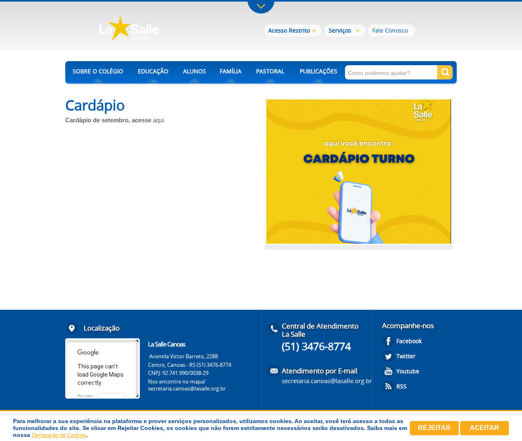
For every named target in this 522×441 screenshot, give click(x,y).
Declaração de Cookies (59, 435)
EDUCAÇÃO (153, 71)
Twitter (406, 356)
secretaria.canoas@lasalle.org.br (187, 388)
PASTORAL (270, 71)
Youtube (407, 371)
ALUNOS (194, 71)
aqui (158, 120)
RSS (401, 386)
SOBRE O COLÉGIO (98, 71)
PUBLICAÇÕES (318, 71)
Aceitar (484, 427)
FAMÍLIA (230, 71)
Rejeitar (434, 427)
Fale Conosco (390, 30)
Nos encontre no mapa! (176, 381)
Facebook (409, 341)
